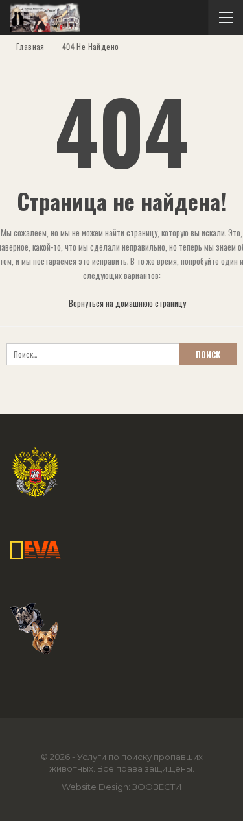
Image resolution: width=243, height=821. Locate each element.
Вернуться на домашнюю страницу (126, 303)
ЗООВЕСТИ (157, 786)
